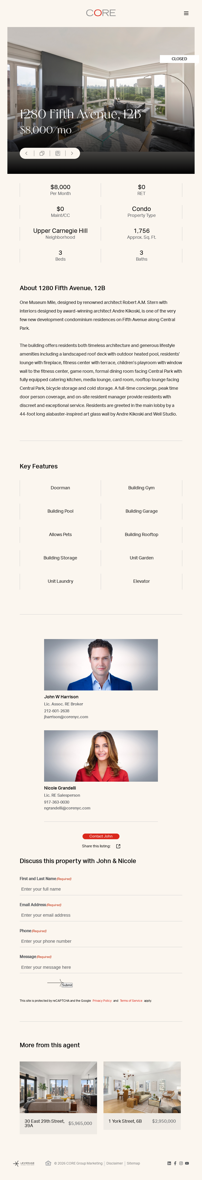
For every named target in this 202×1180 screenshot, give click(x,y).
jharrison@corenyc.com (66, 717)
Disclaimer (114, 1163)
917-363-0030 (56, 802)
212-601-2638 (56, 711)
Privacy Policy (102, 1000)
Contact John (101, 836)
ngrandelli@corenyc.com (67, 808)
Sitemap (133, 1163)
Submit (67, 985)
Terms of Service (131, 1000)
